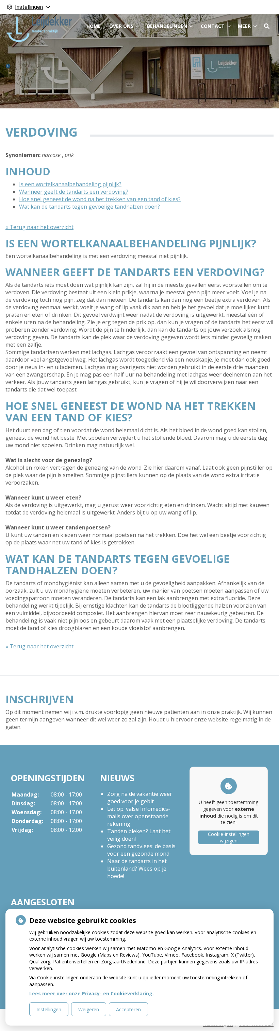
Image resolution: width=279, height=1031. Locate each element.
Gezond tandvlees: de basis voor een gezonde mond (141, 849)
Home (93, 26)
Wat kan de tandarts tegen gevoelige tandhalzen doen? (89, 206)
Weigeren (88, 1009)
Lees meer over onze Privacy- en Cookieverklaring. (91, 993)
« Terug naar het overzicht (39, 227)
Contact (213, 26)
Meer (244, 26)
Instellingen (48, 1009)
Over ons (121, 26)
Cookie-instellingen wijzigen (228, 837)
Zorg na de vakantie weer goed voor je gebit (139, 797)
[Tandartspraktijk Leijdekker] (39, 29)
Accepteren (128, 1009)
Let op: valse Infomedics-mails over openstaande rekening (138, 816)
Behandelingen (167, 26)
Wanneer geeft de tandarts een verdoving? (73, 191)
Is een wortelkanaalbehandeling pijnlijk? (70, 184)
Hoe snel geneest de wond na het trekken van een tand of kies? (100, 199)
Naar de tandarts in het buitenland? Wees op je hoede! (137, 868)
